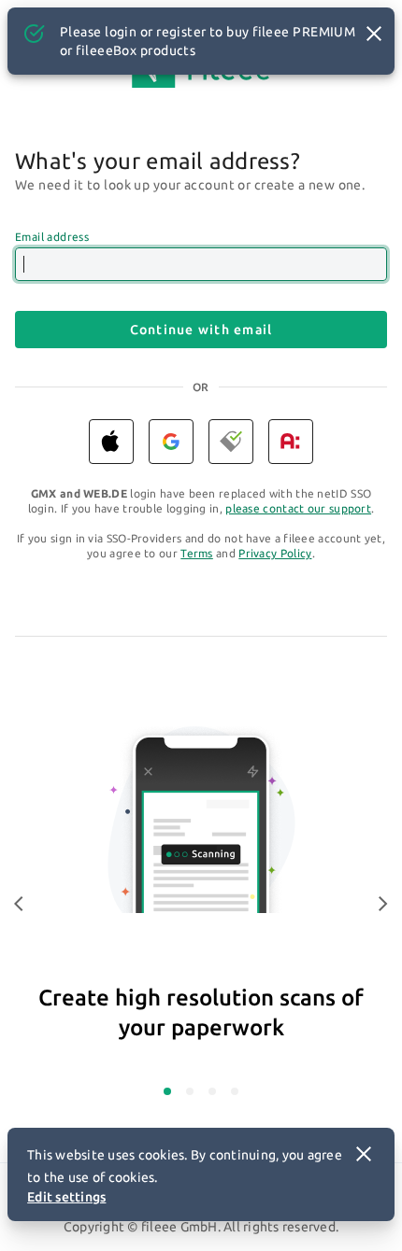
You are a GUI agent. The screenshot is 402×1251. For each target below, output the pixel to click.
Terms (196, 553)
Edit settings (66, 1196)
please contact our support (298, 508)
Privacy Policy (274, 553)
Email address (52, 237)
